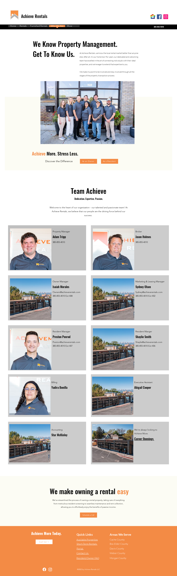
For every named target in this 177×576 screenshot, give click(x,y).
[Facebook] (159, 16)
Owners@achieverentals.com (66, 292)
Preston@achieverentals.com (66, 342)
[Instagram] (165, 16)
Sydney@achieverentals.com (148, 292)
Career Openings (144, 438)
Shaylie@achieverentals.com (148, 342)
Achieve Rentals (34, 16)
